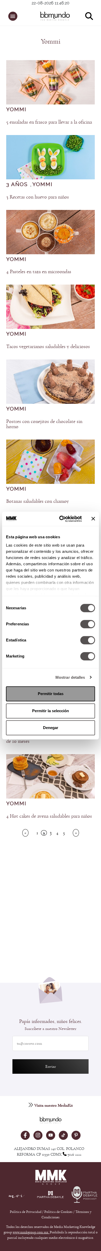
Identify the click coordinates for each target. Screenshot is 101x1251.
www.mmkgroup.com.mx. (31, 1232)
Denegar (50, 727)
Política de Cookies (58, 1212)
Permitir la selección (50, 711)
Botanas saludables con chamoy (37, 501)
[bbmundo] (53, 16)
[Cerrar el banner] (93, 519)
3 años (17, 184)
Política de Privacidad (26, 1212)
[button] (12, 16)
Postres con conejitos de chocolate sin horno (44, 424)
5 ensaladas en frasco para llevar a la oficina (49, 122)
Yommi (16, 109)
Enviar (50, 1066)
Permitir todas (50, 693)
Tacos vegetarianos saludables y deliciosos (48, 346)
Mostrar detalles (70, 677)
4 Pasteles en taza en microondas (38, 271)
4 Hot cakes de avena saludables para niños (49, 816)
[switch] (87, 624)
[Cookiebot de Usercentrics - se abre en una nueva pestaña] (61, 518)
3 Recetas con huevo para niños (37, 197)
